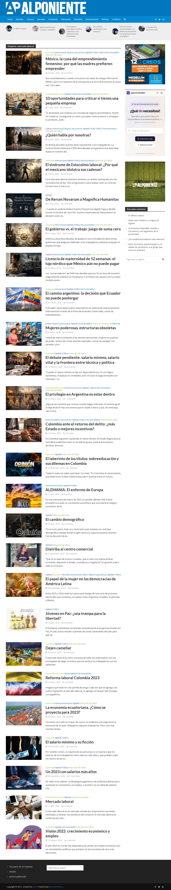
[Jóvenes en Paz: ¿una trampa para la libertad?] (24, 619)
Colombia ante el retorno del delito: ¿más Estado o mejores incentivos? (80, 426)
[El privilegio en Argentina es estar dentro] (24, 397)
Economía (53, 19)
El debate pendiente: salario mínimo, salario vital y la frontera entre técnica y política (82, 359)
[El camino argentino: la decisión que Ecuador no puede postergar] (24, 299)
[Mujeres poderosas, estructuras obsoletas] (24, 333)
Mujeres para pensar (76, 53)
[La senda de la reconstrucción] (141, 28)
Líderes (85, 575)
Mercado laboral (60, 801)
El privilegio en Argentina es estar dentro (80, 394)
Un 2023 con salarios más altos (71, 771)
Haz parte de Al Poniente (20, 866)
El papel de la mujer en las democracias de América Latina (81, 581)
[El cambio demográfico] (24, 525)
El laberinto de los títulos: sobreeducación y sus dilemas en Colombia (82, 461)
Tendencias (115, 324)
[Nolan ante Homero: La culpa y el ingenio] (35, 28)
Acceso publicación (17, 876)
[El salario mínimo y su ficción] (24, 747)
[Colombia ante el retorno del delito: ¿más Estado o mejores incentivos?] (24, 429)
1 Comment (70, 399)
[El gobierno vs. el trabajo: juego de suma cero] (24, 234)
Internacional (92, 19)
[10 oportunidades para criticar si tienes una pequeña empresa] (24, 104)
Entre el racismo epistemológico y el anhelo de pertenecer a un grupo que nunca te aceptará (128, 31)
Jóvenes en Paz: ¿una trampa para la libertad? (76, 616)
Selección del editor (54, 55)
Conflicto (116, 19)
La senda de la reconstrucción (152, 28)
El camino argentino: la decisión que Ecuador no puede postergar (83, 295)
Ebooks (12, 871)
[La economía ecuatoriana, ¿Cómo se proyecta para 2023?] (24, 713)
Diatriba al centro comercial (69, 549)
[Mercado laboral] (24, 807)
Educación (66, 19)
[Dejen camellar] (24, 653)
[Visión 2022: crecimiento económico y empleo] (24, 836)
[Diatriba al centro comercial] (24, 554)
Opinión (19, 19)
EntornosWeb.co (56, 886)
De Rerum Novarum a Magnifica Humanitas (82, 199)
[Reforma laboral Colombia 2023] (24, 683)
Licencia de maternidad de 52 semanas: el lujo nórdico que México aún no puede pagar (83, 261)
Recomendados (112, 53)
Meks (35, 886)
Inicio (10, 19)
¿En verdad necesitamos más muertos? (99, 29)
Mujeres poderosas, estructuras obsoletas (81, 327)
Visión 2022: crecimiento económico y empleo (78, 833)
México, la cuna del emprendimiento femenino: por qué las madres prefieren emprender (79, 64)
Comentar (68, 73)
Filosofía (78, 19)
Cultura (30, 19)
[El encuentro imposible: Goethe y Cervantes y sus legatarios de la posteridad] (61, 31)
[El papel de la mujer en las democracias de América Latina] (24, 584)
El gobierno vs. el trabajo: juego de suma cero (83, 229)
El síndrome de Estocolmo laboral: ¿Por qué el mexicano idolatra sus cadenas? (82, 167)
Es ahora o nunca (19, 28)
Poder (95, 53)
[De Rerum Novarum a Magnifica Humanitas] (24, 205)
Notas (79, 388)
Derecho (41, 19)
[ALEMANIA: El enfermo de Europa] (24, 495)
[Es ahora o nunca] (8, 28)
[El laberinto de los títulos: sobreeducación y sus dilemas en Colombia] (24, 464)
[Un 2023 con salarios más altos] (24, 777)
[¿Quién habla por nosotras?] (24, 138)
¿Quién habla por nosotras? (68, 135)
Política (105, 19)
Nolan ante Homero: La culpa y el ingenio (48, 28)
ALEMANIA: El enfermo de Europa (74, 489)
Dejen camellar (58, 648)
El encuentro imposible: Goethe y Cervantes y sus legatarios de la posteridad (74, 31)
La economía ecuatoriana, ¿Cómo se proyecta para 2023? (76, 709)
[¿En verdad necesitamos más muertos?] (88, 29)
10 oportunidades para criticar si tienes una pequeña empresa (82, 100)
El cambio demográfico (65, 519)
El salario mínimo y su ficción (70, 742)
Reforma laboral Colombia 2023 (72, 677)
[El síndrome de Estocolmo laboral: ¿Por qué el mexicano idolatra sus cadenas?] (24, 170)
